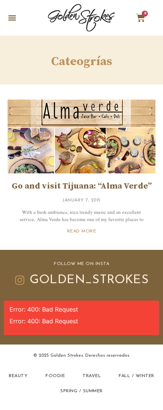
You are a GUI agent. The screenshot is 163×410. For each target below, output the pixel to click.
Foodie (55, 376)
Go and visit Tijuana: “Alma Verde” (82, 186)
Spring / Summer (81, 391)
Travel (92, 376)
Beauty (18, 376)
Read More (81, 231)
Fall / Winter (136, 376)
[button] (12, 18)
